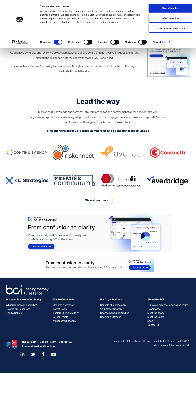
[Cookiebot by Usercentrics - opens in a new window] (19, 42)
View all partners (96, 200)
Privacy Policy (28, 342)
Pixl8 (188, 345)
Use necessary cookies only (170, 28)
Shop (150, 321)
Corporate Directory (111, 309)
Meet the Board (155, 317)
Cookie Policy (48, 342)
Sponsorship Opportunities (114, 313)
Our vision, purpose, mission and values (167, 305)
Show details (159, 42)
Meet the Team (155, 313)
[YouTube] (53, 354)
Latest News (60, 309)
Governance (154, 309)
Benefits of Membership (113, 305)
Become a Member (63, 305)
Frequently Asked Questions (38, 346)
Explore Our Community (66, 313)
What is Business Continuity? (21, 305)
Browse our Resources (18, 309)
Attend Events (60, 317)
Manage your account (65, 321)
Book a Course (14, 313)
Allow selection (170, 18)
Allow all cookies (170, 8)
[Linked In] (22, 354)
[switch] (88, 42)
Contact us (153, 325)
